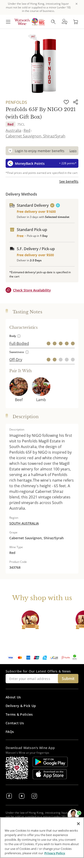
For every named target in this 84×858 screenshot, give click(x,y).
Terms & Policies (19, 714)
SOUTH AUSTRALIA (24, 523)
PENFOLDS (16, 102)
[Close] (78, 824)
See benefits (68, 181)
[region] (42, 837)
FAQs (10, 731)
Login (73, 151)
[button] (64, 22)
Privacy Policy (54, 853)
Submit (68, 678)
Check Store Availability (32, 290)
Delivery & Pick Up (21, 706)
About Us (13, 697)
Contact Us (15, 723)
